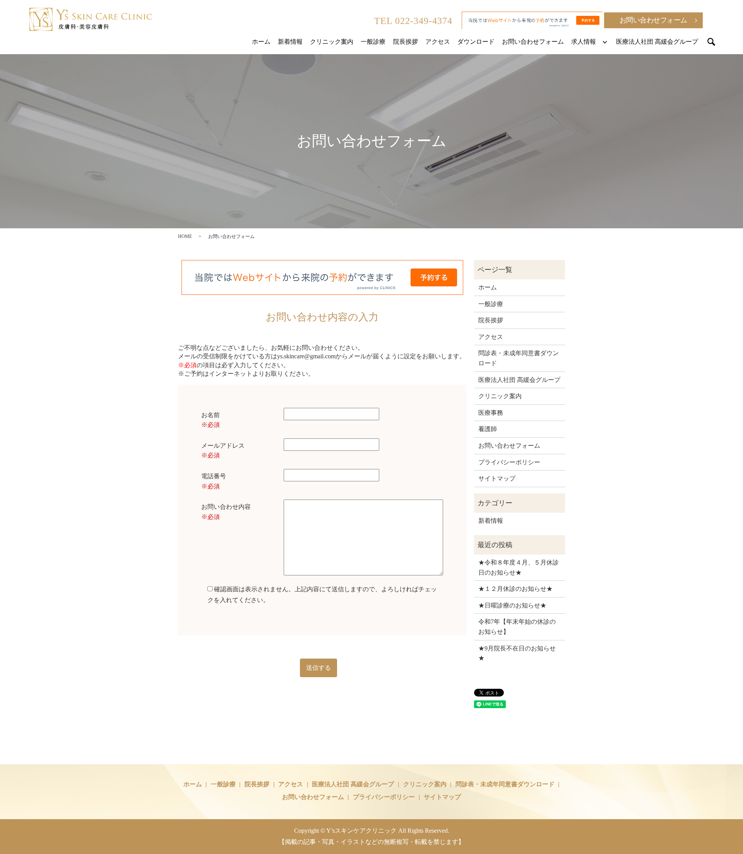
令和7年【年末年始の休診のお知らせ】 (517, 626)
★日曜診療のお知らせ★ (512, 605)
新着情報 (290, 41)
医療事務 (490, 412)
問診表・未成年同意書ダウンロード (518, 358)
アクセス (437, 41)
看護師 (487, 429)
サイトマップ (496, 478)
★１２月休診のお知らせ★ (515, 588)
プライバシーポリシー (509, 462)
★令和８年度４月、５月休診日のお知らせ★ (518, 567)
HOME (185, 236)
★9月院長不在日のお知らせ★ (517, 653)
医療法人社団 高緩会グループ (657, 41)
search (711, 42)
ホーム (261, 41)
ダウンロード (476, 41)
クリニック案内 (331, 41)
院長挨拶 (405, 41)
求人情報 (583, 41)
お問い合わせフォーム (653, 20)
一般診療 (373, 41)
